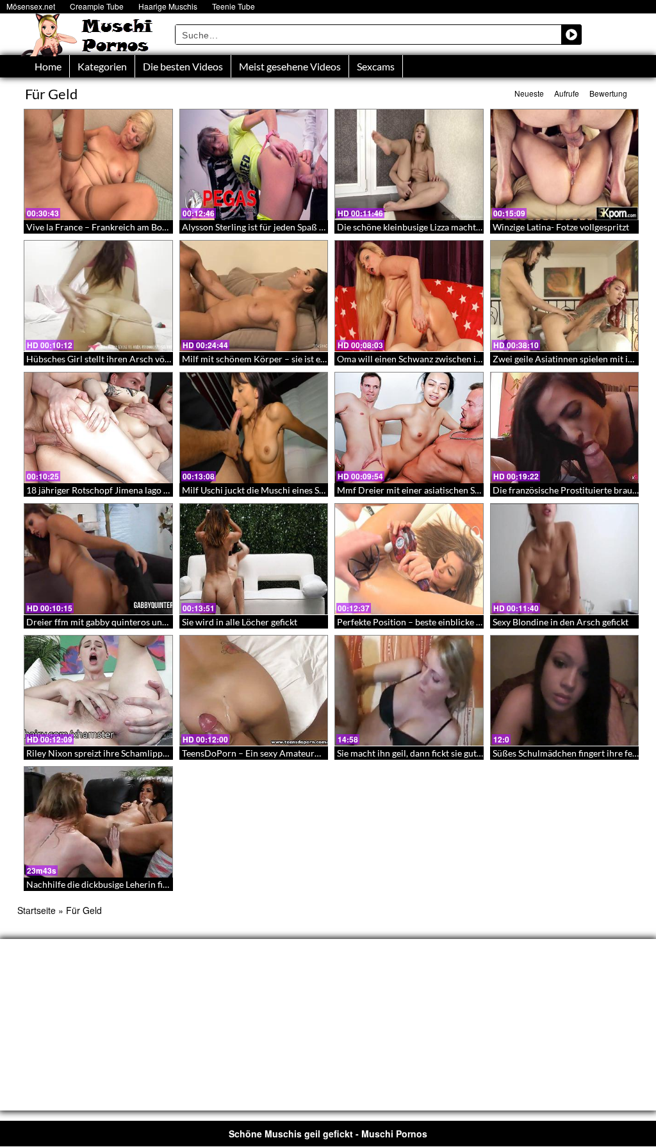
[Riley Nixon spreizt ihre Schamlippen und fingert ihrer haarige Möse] (98, 690)
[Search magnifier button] (571, 34)
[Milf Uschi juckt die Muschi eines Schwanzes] (254, 427)
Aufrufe (566, 93)
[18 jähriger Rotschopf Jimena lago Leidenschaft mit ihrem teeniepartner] (98, 427)
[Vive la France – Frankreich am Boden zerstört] (98, 164)
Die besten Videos (183, 66)
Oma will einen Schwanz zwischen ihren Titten (428, 358)
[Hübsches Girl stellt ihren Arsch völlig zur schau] (98, 295)
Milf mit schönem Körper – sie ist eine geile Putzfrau (286, 358)
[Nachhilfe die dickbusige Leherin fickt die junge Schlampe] (98, 822)
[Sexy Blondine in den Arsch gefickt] (564, 558)
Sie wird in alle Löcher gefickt (239, 621)
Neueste (529, 93)
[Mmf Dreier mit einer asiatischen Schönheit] (409, 427)
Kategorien (102, 66)
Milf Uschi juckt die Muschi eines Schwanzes (269, 490)
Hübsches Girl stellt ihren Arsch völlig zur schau (121, 358)
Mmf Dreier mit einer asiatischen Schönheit (423, 490)
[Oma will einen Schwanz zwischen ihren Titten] (409, 295)
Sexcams (376, 66)
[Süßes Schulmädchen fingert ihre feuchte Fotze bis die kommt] (564, 690)
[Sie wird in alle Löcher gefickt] (254, 558)
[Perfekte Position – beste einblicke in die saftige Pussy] (409, 558)
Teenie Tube (233, 6)
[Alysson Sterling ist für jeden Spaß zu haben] (254, 164)
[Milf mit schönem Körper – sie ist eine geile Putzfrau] (254, 295)
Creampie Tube (97, 6)
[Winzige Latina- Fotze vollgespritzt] (564, 164)
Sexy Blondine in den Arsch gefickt (560, 621)
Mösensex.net (30, 6)
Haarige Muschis (167, 6)
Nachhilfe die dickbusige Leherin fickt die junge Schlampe (139, 884)
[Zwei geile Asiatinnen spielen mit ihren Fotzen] (564, 295)
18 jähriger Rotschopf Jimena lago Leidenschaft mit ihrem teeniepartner (168, 490)
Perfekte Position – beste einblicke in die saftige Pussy (444, 621)
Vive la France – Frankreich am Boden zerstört (118, 226)
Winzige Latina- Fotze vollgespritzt (561, 226)
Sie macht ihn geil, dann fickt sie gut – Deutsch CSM (438, 753)
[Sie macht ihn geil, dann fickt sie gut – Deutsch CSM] (409, 690)
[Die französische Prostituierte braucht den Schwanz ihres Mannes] (564, 427)
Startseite (36, 910)
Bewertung (608, 93)
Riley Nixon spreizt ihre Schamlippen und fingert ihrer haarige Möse (160, 753)
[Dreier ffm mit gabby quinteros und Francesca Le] (98, 558)
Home (48, 66)
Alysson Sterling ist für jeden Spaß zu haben (268, 226)
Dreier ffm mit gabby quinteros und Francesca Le (123, 621)
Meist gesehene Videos (290, 66)
